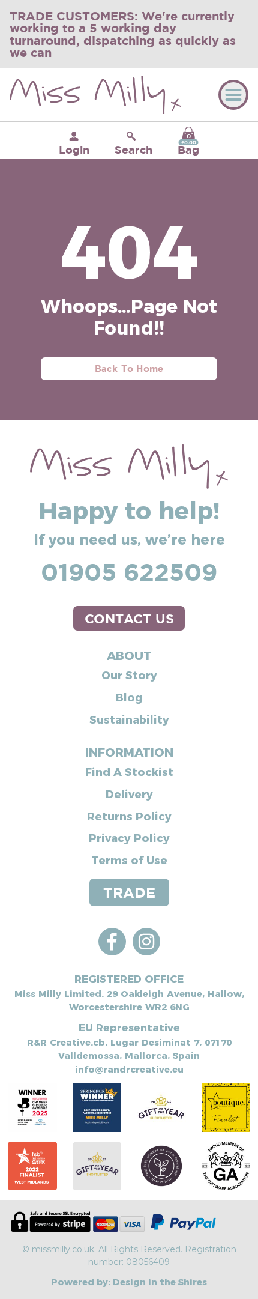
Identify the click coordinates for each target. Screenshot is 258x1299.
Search (133, 150)
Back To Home (129, 368)
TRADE (129, 892)
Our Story (129, 674)
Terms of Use (129, 859)
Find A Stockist (129, 771)
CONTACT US (129, 618)
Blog (129, 696)
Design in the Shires (160, 1281)
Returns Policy (129, 815)
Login (74, 150)
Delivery (129, 793)
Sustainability (129, 719)
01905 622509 (129, 572)
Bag (188, 144)
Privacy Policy (129, 837)
